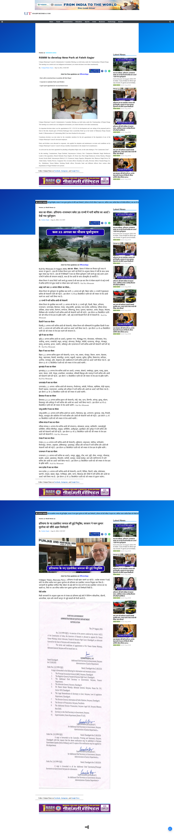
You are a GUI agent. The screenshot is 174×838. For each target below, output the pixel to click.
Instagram (64, 171)
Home (41, 53)
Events (120, 21)
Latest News (119, 54)
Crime (94, 21)
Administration (68, 21)
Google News (75, 171)
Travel (58, 21)
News (51, 21)
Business (102, 21)
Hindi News (49, 207)
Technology (111, 21)
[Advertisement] (87, 35)
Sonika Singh (45, 220)
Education (78, 21)
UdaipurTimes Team (47, 68)
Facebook (57, 171)
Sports (87, 21)
